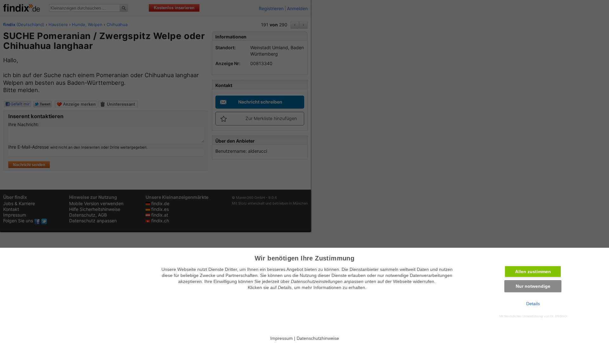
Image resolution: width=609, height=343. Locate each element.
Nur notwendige (533, 286)
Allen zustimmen (533, 271)
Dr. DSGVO (558, 316)
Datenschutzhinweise (318, 338)
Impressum (281, 338)
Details (533, 303)
